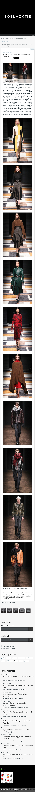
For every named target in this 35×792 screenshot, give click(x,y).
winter (19, 597)
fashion (18, 595)
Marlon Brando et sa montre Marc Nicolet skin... (18, 686)
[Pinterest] (15, 610)
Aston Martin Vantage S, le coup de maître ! (18, 677)
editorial (29, 658)
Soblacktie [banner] (17, 17)
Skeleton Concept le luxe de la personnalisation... (14, 704)
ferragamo (29, 594)
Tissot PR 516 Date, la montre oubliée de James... (18, 713)
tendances (12, 596)
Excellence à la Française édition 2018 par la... (18, 755)
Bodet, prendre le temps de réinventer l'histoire (17, 722)
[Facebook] (3, 610)
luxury (4, 596)
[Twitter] (9, 610)
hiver (14, 597)
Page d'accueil (4, 41)
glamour (26, 661)
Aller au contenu (4, 1)
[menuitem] (15, 38)
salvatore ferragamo (21, 594)
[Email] (28, 610)
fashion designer (24, 595)
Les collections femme (25, 592)
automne (10, 597)
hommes (17, 596)
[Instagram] (22, 610)
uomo (23, 596)
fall (16, 597)
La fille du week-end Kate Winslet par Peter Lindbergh (15, 38)
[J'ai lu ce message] (33, 788)
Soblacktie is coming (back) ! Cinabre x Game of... (17, 738)
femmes (27, 596)
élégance (9, 661)
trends (7, 596)
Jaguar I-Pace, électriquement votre (16, 730)
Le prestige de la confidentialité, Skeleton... (15, 695)
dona (6, 597)
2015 (22, 597)
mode (15, 595)
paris (2, 658)
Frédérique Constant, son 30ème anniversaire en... (18, 746)
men (21, 596)
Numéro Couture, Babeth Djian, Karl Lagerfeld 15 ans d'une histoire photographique (16, 45)
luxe (30, 595)
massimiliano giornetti (8, 595)
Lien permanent (8, 592)
